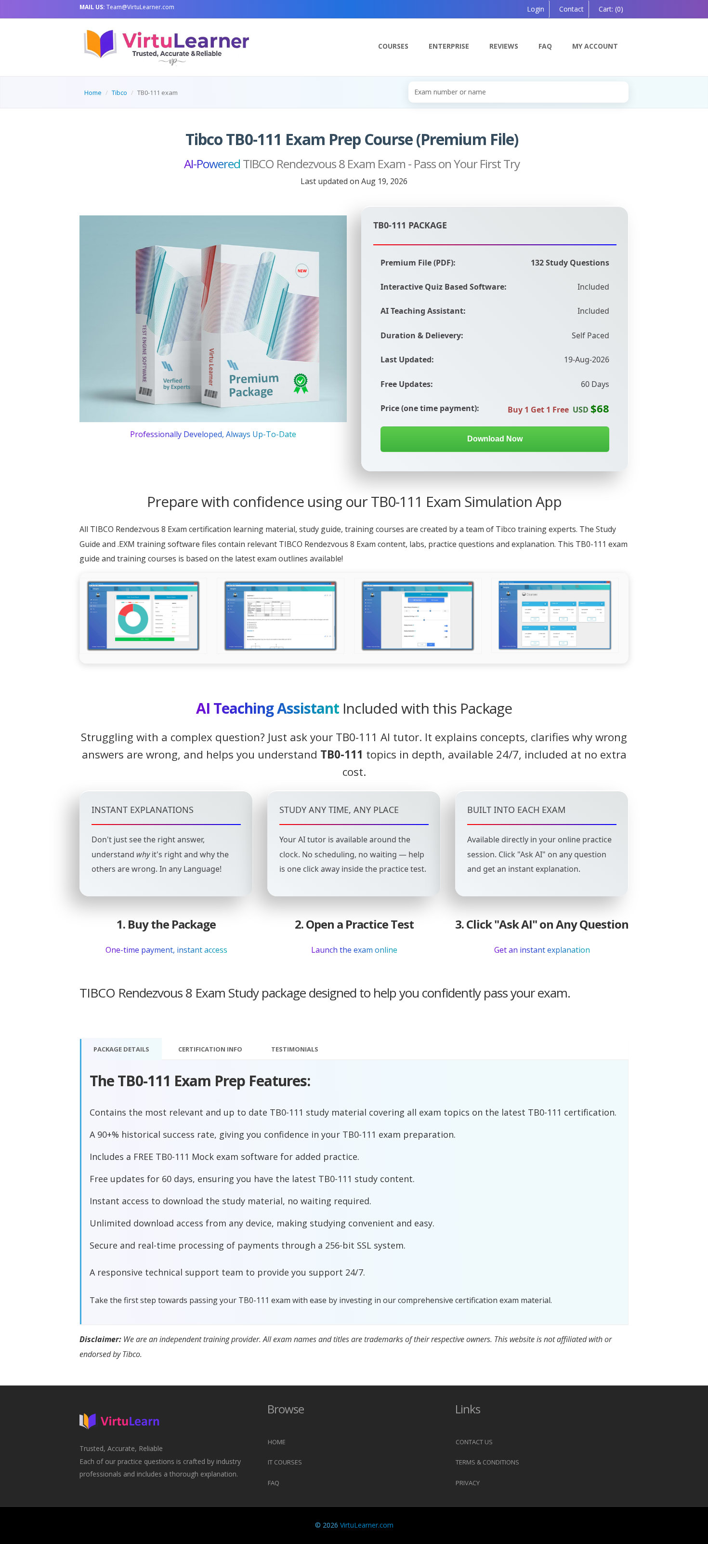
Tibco (119, 92)
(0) (610, 8)
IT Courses (285, 1462)
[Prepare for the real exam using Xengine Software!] (280, 616)
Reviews (503, 46)
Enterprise (449, 46)
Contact (570, 8)
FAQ (545, 46)
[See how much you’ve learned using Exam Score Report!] (143, 616)
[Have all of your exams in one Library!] (555, 616)
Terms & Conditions (487, 1462)
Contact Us (474, 1442)
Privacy (468, 1482)
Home (93, 92)
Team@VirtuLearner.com (126, 7)
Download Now (495, 439)
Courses (393, 46)
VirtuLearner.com (366, 1525)
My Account (595, 46)
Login (535, 8)
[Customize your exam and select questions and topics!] (418, 616)
